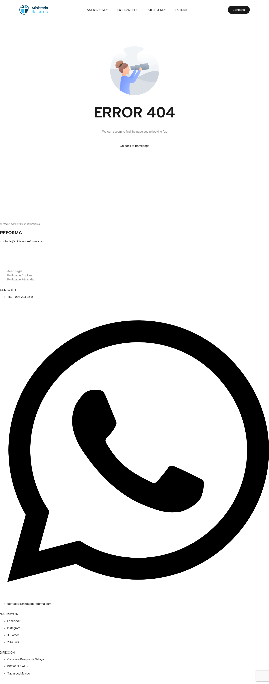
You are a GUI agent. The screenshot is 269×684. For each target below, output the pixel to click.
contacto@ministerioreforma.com (22, 241)
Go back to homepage (134, 146)
